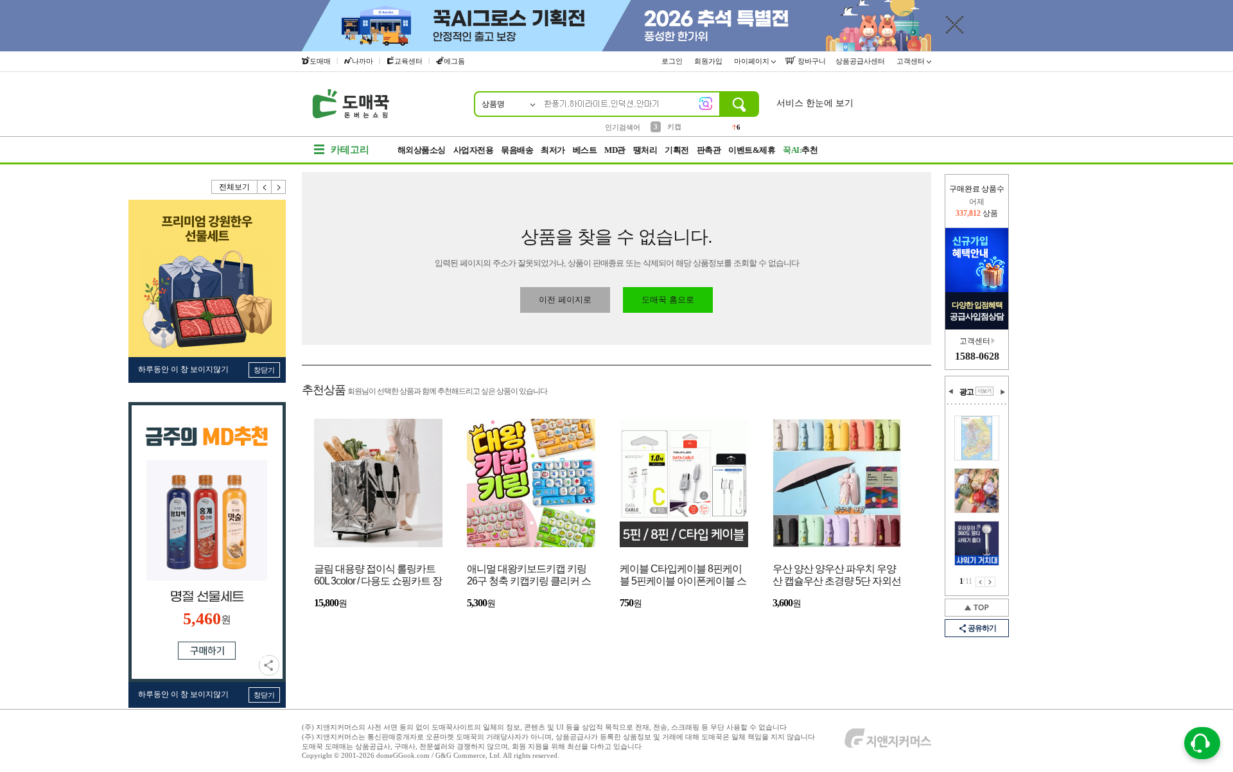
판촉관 (709, 150)
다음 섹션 (1002, 392)
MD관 (614, 150)
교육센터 (408, 61)
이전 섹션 (951, 392)
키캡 (674, 126)
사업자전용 (473, 150)
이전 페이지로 (565, 299)
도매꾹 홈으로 (668, 299)
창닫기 (264, 370)
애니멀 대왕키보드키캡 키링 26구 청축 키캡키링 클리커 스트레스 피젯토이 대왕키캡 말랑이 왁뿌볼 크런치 (529, 575)
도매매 (320, 61)
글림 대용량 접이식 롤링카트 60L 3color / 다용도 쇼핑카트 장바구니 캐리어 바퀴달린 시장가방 (378, 575)
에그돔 (454, 61)
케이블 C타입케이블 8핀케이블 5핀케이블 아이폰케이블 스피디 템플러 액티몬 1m (683, 575)
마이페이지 (752, 61)
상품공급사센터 (861, 61)
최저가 (553, 150)
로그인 (673, 61)
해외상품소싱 (422, 150)
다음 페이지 (990, 582)
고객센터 (911, 61)
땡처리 (645, 150)
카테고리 (350, 150)
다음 (279, 187)
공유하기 (269, 665)
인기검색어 (622, 127)
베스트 (585, 150)
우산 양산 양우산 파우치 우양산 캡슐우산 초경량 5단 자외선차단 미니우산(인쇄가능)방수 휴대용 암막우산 (837, 575)
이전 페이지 (980, 582)
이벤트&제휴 (751, 150)
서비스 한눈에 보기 (814, 103)
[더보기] (984, 391)
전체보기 (234, 186)
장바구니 (811, 61)
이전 (265, 187)
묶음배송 (517, 150)
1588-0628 (977, 356)
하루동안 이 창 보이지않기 (183, 369)
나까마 (362, 61)
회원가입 (709, 61)
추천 (800, 150)
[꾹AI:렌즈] (706, 103)
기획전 (677, 150)
